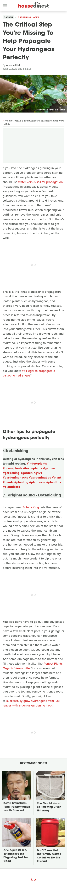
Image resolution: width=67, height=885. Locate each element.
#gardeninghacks (15, 477)
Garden (8, 17)
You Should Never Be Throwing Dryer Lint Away (49, 807)
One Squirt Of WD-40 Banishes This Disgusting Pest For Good (15, 856)
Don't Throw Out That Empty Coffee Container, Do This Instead (49, 856)
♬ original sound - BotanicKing (32, 495)
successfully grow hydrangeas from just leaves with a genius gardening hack (31, 703)
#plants (8, 482)
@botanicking (15, 450)
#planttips (53, 482)
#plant (56, 477)
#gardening (11, 473)
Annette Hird (13, 65)
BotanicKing (31, 507)
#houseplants (12, 468)
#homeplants (32, 468)
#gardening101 (31, 473)
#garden (49, 468)
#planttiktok (11, 487)
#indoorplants (37, 463)
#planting (21, 482)
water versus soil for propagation (40, 182)
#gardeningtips (40, 477)
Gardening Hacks (28, 17)
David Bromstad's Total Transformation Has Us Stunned (16, 807)
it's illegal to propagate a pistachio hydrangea (29, 373)
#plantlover (37, 482)
